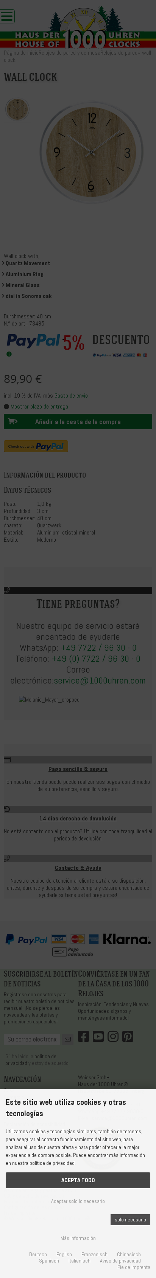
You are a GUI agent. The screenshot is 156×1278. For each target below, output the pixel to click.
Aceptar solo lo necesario (78, 1201)
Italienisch (79, 1261)
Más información (78, 1238)
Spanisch (49, 1261)
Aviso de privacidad (120, 1261)
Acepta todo (78, 1180)
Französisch (94, 1254)
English (64, 1254)
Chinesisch (129, 1254)
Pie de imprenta (133, 1267)
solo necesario (130, 1220)
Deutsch (38, 1254)
